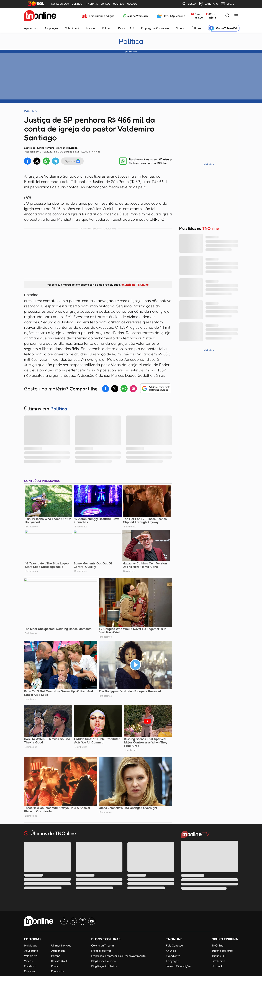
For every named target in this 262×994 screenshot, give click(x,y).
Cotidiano (30, 966)
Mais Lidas (30, 945)
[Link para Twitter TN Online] (73, 921)
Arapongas (51, 28)
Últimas (196, 28)
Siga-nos (70, 160)
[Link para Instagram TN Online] (82, 921)
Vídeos (180, 28)
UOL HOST (78, 3)
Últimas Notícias (61, 945)
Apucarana (30, 28)
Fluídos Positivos (101, 950)
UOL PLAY (118, 3)
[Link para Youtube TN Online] (91, 921)
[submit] (227, 16)
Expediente (173, 956)
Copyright (172, 961)
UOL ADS (132, 3)
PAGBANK (92, 3)
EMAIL (230, 3)
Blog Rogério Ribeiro (104, 966)
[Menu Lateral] (236, 16)
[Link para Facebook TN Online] (64, 921)
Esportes (29, 971)
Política (106, 28)
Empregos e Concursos (155, 28)
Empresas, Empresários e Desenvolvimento (118, 956)
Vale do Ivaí (72, 28)
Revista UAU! (126, 28)
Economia (57, 971)
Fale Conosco (174, 945)
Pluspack (217, 966)
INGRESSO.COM (60, 3)
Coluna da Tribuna (102, 945)
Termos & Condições (178, 966)
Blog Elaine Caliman (103, 961)
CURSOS (105, 3)
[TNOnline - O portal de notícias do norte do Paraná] (40, 16)
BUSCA (192, 3)
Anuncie (171, 950)
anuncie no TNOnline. (135, 284)
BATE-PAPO (211, 3)
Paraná (90, 28)
